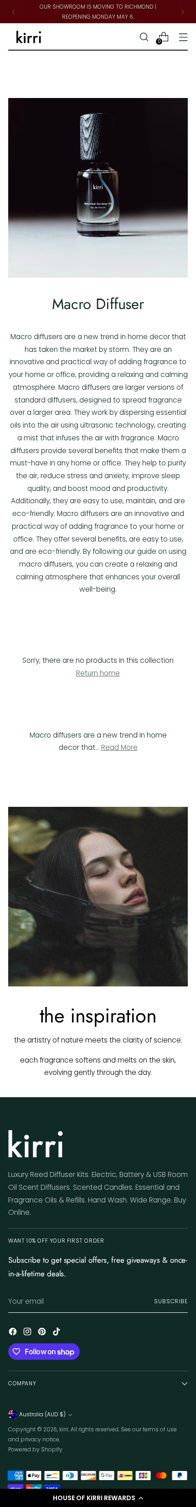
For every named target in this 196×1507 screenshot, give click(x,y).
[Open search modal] (143, 37)
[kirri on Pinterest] (42, 1333)
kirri (63, 1429)
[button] (98, 1498)
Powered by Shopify (35, 1449)
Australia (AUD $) (42, 1414)
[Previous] (14, 11)
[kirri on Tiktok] (57, 1333)
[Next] (182, 11)
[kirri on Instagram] (28, 1333)
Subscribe (171, 1301)
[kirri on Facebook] (13, 1333)
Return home (98, 673)
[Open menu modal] (183, 37)
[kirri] (28, 37)
